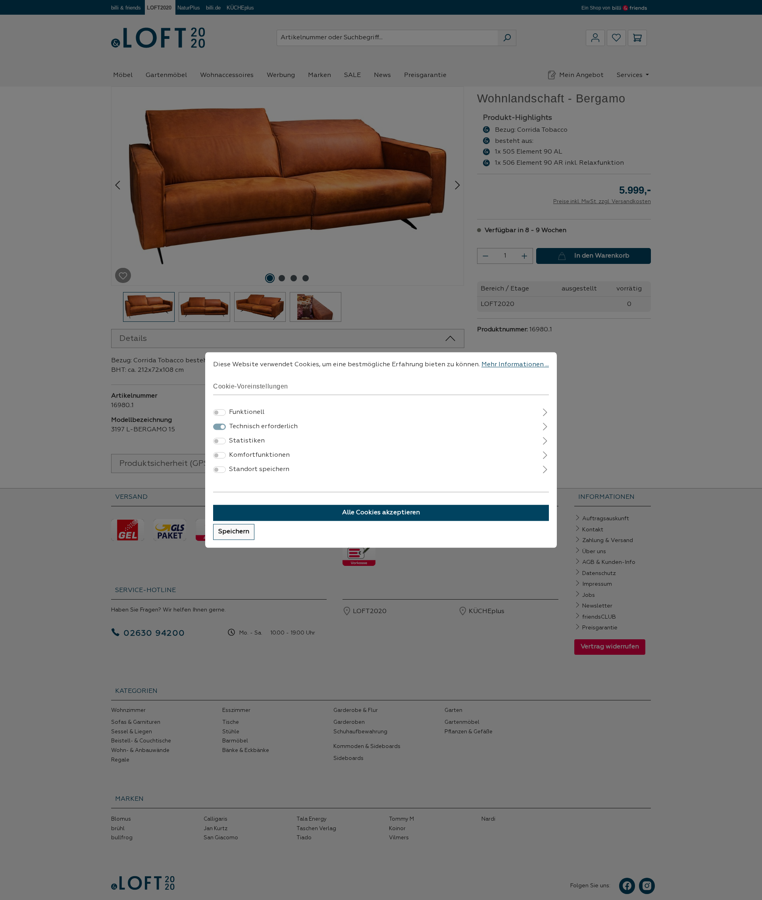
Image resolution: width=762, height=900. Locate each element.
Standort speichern (259, 470)
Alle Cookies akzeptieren (381, 513)
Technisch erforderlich (263, 427)
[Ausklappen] (545, 411)
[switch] (219, 413)
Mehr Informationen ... (515, 365)
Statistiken (247, 441)
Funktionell (246, 413)
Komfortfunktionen (259, 455)
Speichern (233, 532)
